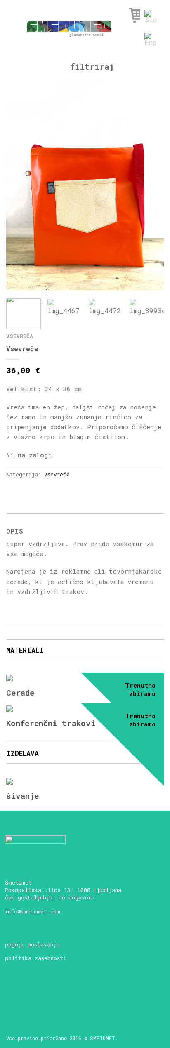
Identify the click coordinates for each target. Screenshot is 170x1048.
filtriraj (89, 66)
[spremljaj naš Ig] (41, 994)
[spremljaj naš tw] (55, 994)
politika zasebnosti (35, 958)
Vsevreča (19, 336)
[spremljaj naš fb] (27, 994)
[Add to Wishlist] (143, 100)
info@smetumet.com (32, 911)
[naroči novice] (12, 994)
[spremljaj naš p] (70, 994)
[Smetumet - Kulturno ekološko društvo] (69, 26)
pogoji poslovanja (32, 944)
